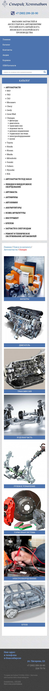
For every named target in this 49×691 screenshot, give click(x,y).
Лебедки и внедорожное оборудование (19, 185)
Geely (9, 110)
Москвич (11, 102)
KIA (8, 174)
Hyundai (11, 170)
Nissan (10, 150)
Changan (11, 118)
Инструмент (12, 218)
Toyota (10, 142)
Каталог (6, 44)
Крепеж (10, 223)
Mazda (10, 154)
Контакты (7, 50)
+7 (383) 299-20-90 (27, 13)
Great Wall (11, 114)
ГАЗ (8, 98)
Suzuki (10, 162)
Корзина (7, 60)
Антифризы (12, 197)
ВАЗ (8, 90)
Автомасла (11, 192)
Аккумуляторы (13, 207)
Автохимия (12, 202)
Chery (9, 106)
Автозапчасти (13, 87)
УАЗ (8, 94)
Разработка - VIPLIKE (12, 681)
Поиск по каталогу (22, 247)
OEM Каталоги (9, 65)
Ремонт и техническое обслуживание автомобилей (21, 234)
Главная (6, 39)
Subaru (10, 166)
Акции (6, 55)
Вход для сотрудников (13, 684)
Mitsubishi (11, 158)
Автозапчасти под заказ (19, 179)
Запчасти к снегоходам (18, 228)
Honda (10, 146)
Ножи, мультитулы (15, 213)
